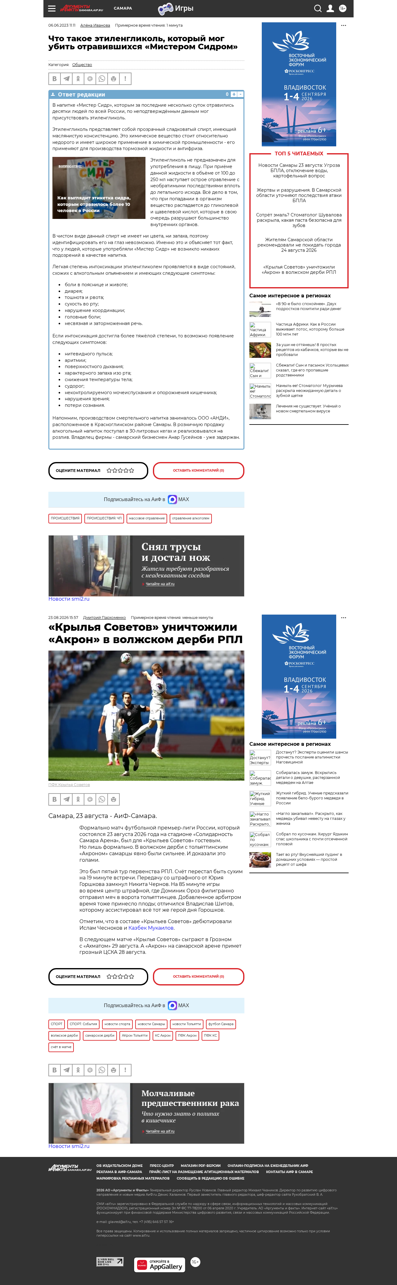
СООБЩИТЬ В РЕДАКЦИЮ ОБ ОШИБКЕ (210, 1178)
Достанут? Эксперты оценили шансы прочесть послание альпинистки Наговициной (312, 757)
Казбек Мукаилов (151, 928)
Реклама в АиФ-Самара (119, 1172)
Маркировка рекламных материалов (133, 1178)
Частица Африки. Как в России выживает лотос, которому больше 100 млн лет (310, 329)
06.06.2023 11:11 (61, 25)
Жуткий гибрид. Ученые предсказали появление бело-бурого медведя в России (312, 798)
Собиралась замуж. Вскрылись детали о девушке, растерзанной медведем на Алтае (308, 777)
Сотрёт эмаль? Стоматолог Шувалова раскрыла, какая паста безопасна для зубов (299, 220)
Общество (82, 64)
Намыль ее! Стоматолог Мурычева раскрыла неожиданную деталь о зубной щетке (309, 390)
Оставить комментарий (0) (198, 471)
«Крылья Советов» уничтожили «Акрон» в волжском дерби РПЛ (299, 270)
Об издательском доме (119, 1166)
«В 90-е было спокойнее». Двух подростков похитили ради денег (308, 306)
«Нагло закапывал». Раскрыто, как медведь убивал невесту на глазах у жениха (311, 818)
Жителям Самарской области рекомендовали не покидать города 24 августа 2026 (299, 245)
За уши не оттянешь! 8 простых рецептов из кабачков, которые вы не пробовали (312, 349)
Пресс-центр (162, 1166)
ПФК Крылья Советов (69, 784)
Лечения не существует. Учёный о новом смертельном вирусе (308, 408)
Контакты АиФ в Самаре (289, 1172)
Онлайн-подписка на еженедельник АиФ (268, 1166)
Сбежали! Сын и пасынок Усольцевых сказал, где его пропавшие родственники (312, 370)
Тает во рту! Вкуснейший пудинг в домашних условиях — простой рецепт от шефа (309, 859)
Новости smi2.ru (69, 599)
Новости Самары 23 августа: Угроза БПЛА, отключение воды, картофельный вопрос (299, 171)
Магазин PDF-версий (201, 1166)
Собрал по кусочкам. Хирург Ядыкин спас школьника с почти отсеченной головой (312, 839)
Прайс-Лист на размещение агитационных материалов (204, 1172)
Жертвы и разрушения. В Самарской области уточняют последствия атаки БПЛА (299, 195)
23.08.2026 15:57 (63, 617)
